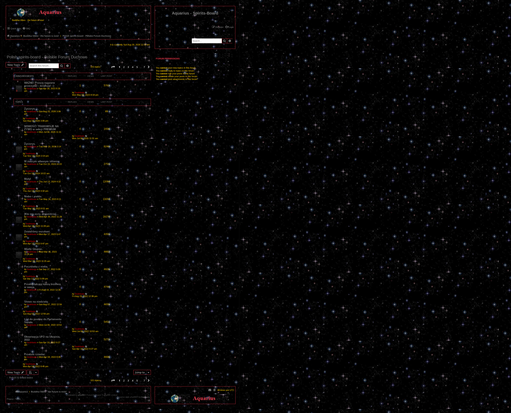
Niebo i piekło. (33, 196)
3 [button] (128, 67)
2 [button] (124, 67)
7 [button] (144, 67)
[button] (113, 67)
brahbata (32, 88)
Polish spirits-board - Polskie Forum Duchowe (47, 57)
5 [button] (137, 67)
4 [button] (132, 67)
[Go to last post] (86, 92)
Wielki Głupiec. (33, 249)
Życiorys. (30, 143)
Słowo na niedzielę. (36, 301)
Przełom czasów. (34, 354)
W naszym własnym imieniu (41, 161)
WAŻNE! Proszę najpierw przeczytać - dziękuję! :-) (39, 84)
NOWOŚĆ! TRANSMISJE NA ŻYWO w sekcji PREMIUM (41, 128)
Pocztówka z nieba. (36, 266)
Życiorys (29, 108)
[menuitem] (229, 27)
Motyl (27, 178)
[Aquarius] (40, 11)
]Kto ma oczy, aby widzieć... (41, 213)
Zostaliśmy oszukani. (37, 231)
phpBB (81, 395)
